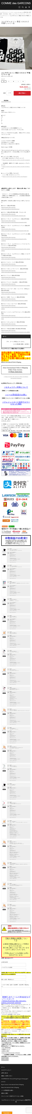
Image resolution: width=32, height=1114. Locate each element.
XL (23, 81)
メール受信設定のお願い (17, 395)
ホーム (3, 1067)
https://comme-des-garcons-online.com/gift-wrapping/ (16, 160)
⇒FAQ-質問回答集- (6, 1047)
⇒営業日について (5, 1049)
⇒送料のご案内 (5, 1051)
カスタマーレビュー (6, 1070)
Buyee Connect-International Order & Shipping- (12, 1084)
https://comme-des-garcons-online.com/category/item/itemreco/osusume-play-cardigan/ (14, 239)
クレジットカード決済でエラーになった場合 (17, 403)
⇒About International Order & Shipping (10, 1052)
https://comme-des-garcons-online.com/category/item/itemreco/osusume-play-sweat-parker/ (15, 249)
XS (3, 81)
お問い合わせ (4, 1073)
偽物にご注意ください (6, 1075)
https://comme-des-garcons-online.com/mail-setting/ (13, 1002)
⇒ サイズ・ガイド (5, 420)
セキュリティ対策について (17, 387)
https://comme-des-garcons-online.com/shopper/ (15, 176)
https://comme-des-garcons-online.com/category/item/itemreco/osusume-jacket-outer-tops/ (16, 317)
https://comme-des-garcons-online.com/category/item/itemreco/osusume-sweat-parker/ (14, 307)
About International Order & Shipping (10, 1087)
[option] (16, 48)
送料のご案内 (4, 1093)
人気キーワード (25, 1031)
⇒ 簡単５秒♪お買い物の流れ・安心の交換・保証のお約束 (15, 430)
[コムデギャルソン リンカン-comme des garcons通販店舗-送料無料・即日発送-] (16, 3)
